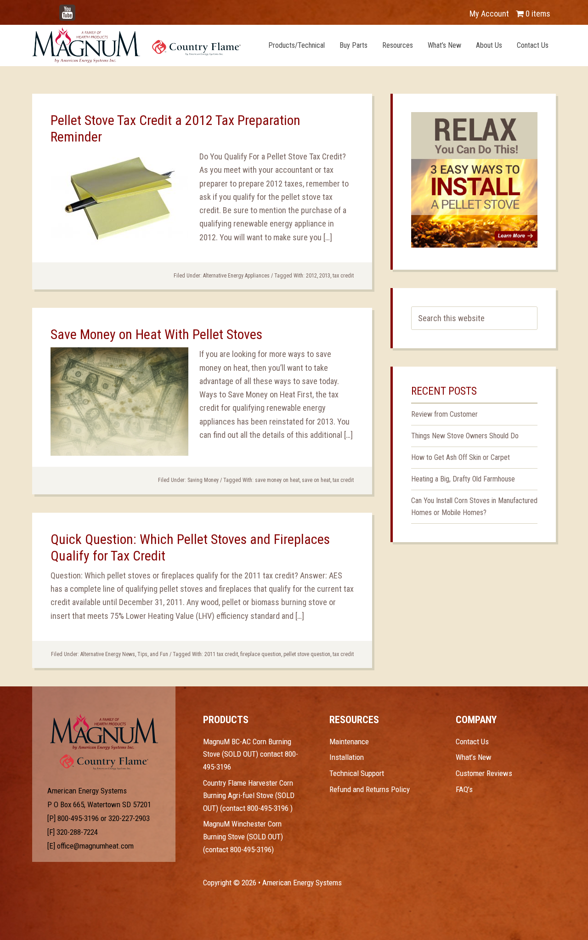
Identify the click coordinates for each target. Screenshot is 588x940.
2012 (311, 275)
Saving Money (203, 480)
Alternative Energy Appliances (236, 275)
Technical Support (356, 773)
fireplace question (260, 654)
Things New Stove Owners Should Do (465, 435)
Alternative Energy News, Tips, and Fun (124, 654)
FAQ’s (464, 789)
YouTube (81, 9)
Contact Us (472, 741)
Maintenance (349, 741)
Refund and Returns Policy (369, 789)
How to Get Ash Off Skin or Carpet (460, 457)
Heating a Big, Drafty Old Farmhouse (463, 479)
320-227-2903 (129, 818)
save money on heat (277, 480)
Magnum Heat (136, 45)
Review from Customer (444, 414)
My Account (489, 13)
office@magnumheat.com (95, 845)
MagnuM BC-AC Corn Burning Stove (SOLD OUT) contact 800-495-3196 (250, 754)
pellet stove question (306, 654)
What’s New (474, 757)
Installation (346, 757)
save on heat (316, 480)
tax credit (343, 275)
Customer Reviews (484, 773)
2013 (324, 275)
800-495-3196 (78, 818)
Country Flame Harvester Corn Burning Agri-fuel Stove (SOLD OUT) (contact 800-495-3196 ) (248, 795)
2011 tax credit (221, 654)
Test (104, 732)
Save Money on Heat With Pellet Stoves (156, 334)
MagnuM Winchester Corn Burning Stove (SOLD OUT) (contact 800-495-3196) (243, 836)
